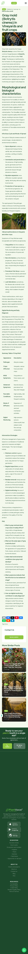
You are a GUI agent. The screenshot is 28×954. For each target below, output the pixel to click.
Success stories (14, 843)
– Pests (14, 852)
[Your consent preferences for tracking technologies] (1, 715)
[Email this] (4, 617)
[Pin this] (17, 617)
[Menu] (26, 3)
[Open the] (11, 835)
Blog (14, 873)
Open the (15, 834)
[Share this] (8, 617)
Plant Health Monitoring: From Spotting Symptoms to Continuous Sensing (13, 715)
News (6, 624)
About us (14, 869)
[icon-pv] (2, 3)
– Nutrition (14, 854)
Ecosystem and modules (14, 847)
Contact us (14, 871)
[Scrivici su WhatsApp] (24, 950)
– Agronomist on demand (14, 858)
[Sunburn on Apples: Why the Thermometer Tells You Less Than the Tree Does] (14, 649)
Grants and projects (14, 867)
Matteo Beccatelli (7, 11)
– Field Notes (14, 856)
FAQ (14, 876)
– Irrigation (14, 849)
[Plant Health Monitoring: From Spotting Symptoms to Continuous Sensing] (14, 698)
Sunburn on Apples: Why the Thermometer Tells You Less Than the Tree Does (14, 665)
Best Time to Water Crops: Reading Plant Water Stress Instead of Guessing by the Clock (13, 689)
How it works (14, 845)
